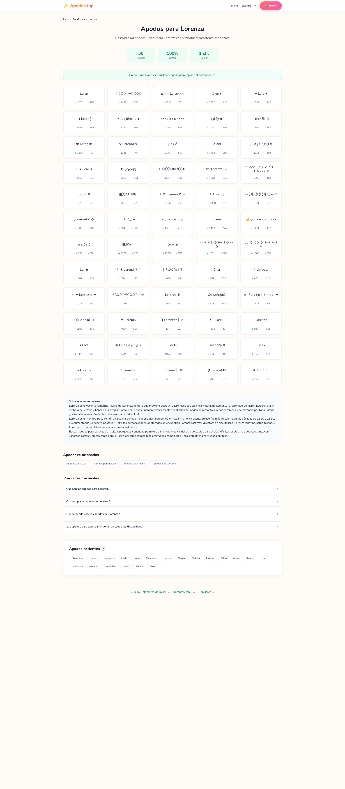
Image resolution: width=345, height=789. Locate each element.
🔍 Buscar (271, 5)
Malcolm (151, 558)
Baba (137, 558)
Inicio (234, 6)
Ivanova (93, 566)
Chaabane (77, 558)
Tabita (139, 566)
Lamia (126, 566)
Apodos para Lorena (164, 463)
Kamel (250, 558)
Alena (236, 558)
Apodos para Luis (76, 463)
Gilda (124, 558)
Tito (262, 558)
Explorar (247, 6)
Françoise (109, 558)
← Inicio (135, 592)
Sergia (182, 558)
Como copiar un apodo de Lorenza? (172, 501)
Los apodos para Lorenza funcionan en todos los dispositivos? (172, 527)
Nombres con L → (184, 592)
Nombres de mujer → (156, 592)
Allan (224, 558)
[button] (84, 97)
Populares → (207, 592)
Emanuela (77, 566)
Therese (167, 558)
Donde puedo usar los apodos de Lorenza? (172, 514)
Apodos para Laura (105, 463)
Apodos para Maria (134, 463)
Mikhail (210, 558)
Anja (152, 566)
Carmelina (110, 566)
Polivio (93, 558)
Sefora (196, 558)
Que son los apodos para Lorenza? (172, 489)
